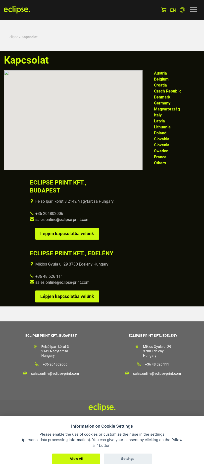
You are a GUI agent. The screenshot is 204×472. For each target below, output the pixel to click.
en (173, 10)
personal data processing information (56, 439)
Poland (160, 133)
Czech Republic (167, 91)
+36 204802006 (49, 213)
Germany (162, 103)
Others (160, 163)
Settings (127, 459)
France (160, 157)
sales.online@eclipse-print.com (62, 219)
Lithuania (162, 127)
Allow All (76, 459)
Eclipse (12, 37)
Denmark (162, 97)
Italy (158, 115)
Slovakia (161, 139)
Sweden (161, 151)
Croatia (160, 85)
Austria (160, 73)
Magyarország (167, 109)
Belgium (161, 79)
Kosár (163, 9)
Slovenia (161, 145)
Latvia (159, 121)
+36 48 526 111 (49, 276)
